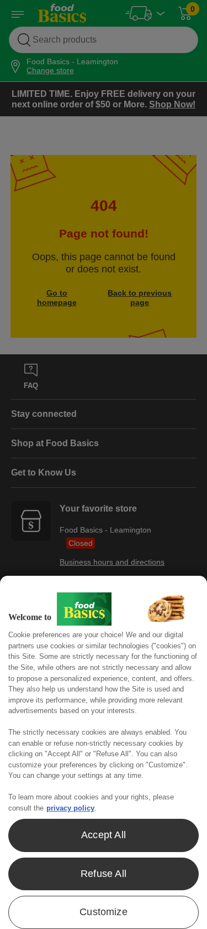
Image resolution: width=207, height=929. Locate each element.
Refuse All (103, 873)
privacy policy (70, 808)
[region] (103, 752)
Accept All (103, 834)
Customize (103, 911)
